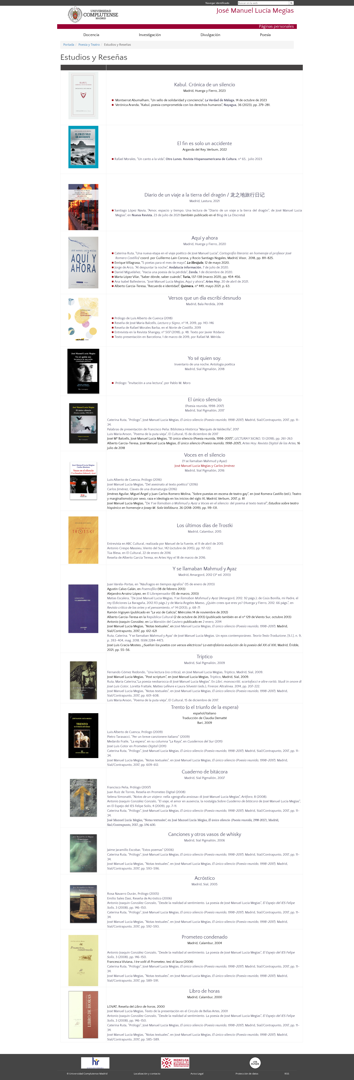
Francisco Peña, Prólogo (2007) (129, 787)
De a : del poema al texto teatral (206, 503)
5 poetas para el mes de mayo (163, 263)
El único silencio (204, 399)
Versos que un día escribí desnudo (204, 298)
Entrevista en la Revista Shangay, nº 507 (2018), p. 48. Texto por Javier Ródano (169, 332)
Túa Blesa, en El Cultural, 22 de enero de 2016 (139, 553)
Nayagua (230, 105)
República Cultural (160, 617)
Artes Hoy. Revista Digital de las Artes (269, 443)
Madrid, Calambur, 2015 (204, 531)
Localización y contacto (147, 1073)
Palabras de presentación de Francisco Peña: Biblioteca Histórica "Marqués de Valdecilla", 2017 (173, 429)
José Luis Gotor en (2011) (136, 746)
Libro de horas (204, 991)
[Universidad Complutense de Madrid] (93, 14)
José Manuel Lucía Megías (255, 11)
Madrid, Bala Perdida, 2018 (204, 304)
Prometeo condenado (204, 937)
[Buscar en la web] (291, 3)
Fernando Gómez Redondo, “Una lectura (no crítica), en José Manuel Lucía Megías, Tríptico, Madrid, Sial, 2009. (185, 672)
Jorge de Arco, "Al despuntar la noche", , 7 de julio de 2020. (172, 267)
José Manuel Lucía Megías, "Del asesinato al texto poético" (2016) (152, 484)
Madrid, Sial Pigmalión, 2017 (204, 410)
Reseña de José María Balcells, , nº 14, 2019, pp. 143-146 (164, 323)
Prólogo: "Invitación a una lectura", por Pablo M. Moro (153, 383)
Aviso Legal (197, 1073)
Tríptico (204, 656)
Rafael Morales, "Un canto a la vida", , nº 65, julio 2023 (188, 159)
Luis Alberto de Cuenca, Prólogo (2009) (135, 732)
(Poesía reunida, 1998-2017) (204, 406)
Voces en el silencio (204, 455)
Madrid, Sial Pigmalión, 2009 (204, 663)
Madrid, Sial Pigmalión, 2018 (205, 369)
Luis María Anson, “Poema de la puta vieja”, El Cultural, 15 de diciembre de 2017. (163, 700)
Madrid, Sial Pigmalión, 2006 (204, 840)
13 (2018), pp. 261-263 (264, 438)
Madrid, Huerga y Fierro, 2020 (204, 244)
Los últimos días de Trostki (205, 525)
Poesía (265, 35)
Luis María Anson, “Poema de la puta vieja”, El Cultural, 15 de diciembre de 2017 (162, 434)
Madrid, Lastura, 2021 (204, 201)
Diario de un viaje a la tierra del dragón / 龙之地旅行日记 (204, 195)
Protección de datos (247, 1073)
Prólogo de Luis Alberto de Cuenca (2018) (143, 318)
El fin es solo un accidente (204, 143)
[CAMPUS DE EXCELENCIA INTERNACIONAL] (175, 1062)
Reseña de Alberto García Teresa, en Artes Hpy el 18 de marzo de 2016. (156, 557)
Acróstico (205, 878)
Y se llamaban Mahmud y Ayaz (205, 569)
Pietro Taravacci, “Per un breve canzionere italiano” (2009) (148, 737)
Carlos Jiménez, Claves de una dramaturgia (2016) (142, 489)
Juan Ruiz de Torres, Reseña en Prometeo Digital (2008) (146, 792)
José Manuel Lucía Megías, (225, 626)
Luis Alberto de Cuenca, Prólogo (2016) (134, 480)
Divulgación (210, 35)
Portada (68, 45)
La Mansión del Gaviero (166, 622)
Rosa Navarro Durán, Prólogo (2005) (133, 894)
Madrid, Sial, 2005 (205, 884)
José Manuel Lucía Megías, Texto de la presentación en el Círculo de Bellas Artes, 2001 (167, 1011)
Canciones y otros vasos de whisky (204, 834)
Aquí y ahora (205, 238)
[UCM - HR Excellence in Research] (95, 1062)
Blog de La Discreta (230, 215)
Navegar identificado (217, 3)
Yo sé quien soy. (204, 358)
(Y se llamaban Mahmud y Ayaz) (204, 461)
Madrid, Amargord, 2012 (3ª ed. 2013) (204, 575)
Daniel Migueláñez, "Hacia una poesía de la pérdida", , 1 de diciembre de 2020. (174, 272)
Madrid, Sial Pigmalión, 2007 (204, 778)
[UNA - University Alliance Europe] (255, 1062)
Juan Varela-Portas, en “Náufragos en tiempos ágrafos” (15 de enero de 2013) (161, 584)
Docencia (91, 35)
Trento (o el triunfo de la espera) (204, 707)
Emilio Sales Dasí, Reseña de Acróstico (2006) (139, 898)
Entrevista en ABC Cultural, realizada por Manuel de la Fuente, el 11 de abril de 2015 (165, 544)
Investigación (150, 35)
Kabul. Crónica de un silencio (204, 85)
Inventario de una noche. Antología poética (204, 364)
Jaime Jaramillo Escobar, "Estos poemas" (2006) (140, 850)
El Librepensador (159, 594)
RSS (287, 1073)
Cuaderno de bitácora (205, 772)
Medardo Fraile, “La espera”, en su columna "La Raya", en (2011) (164, 741)
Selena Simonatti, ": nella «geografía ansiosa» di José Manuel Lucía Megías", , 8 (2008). (187, 797)
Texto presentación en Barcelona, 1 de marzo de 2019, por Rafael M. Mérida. (168, 337)
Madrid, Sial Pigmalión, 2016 (205, 470)
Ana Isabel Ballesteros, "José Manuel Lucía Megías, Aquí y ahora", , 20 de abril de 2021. (182, 281)
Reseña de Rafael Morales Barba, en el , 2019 (158, 328)
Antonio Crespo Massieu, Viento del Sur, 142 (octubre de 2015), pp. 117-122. (159, 548)
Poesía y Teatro (89, 45)
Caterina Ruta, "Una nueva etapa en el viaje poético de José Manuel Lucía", (167, 253)
